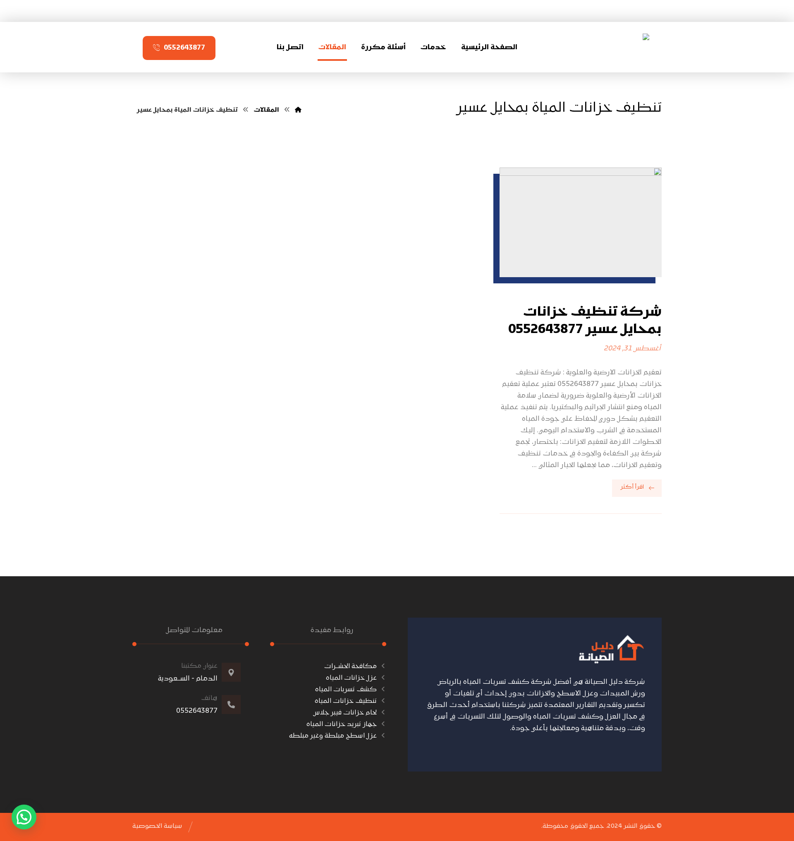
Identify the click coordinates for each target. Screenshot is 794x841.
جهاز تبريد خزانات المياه (341, 724)
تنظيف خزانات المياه (346, 701)
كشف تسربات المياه (346, 689)
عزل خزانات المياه (351, 678)
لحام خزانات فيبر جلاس (345, 713)
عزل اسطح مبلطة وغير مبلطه (333, 736)
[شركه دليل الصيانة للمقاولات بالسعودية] (621, 46)
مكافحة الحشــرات (350, 666)
